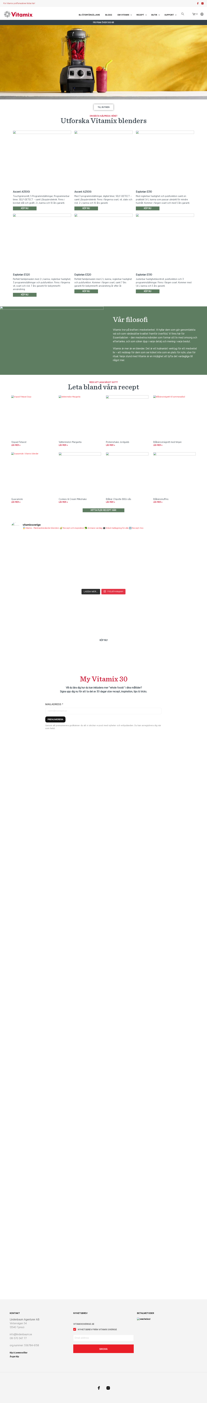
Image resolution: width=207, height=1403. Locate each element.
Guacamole (17, 499)
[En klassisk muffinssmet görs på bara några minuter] (173, 546)
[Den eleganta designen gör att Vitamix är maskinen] (126, 546)
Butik (154, 15)
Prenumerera (55, 719)
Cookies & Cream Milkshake (73, 499)
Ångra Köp (14, 1357)
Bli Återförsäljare (89, 15)
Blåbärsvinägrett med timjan (167, 442)
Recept (140, 15)
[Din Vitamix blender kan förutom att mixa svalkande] (80, 573)
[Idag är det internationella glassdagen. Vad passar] (126, 573)
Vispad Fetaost (18, 442)
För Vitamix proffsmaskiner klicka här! (19, 3)
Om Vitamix (123, 15)
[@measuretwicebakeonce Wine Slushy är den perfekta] (33, 573)
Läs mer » (15, 445)
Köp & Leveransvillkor (18, 1353)
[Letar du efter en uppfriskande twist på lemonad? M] (173, 573)
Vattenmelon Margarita (70, 442)
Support (169, 15)
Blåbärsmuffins (161, 499)
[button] (183, 14)
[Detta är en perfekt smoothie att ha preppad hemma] (80, 546)
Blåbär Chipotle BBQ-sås (118, 499)
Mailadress (54, 704)
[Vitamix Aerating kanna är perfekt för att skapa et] (33, 546)
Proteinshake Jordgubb (117, 442)
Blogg (108, 15)
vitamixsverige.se (83, 1324)
